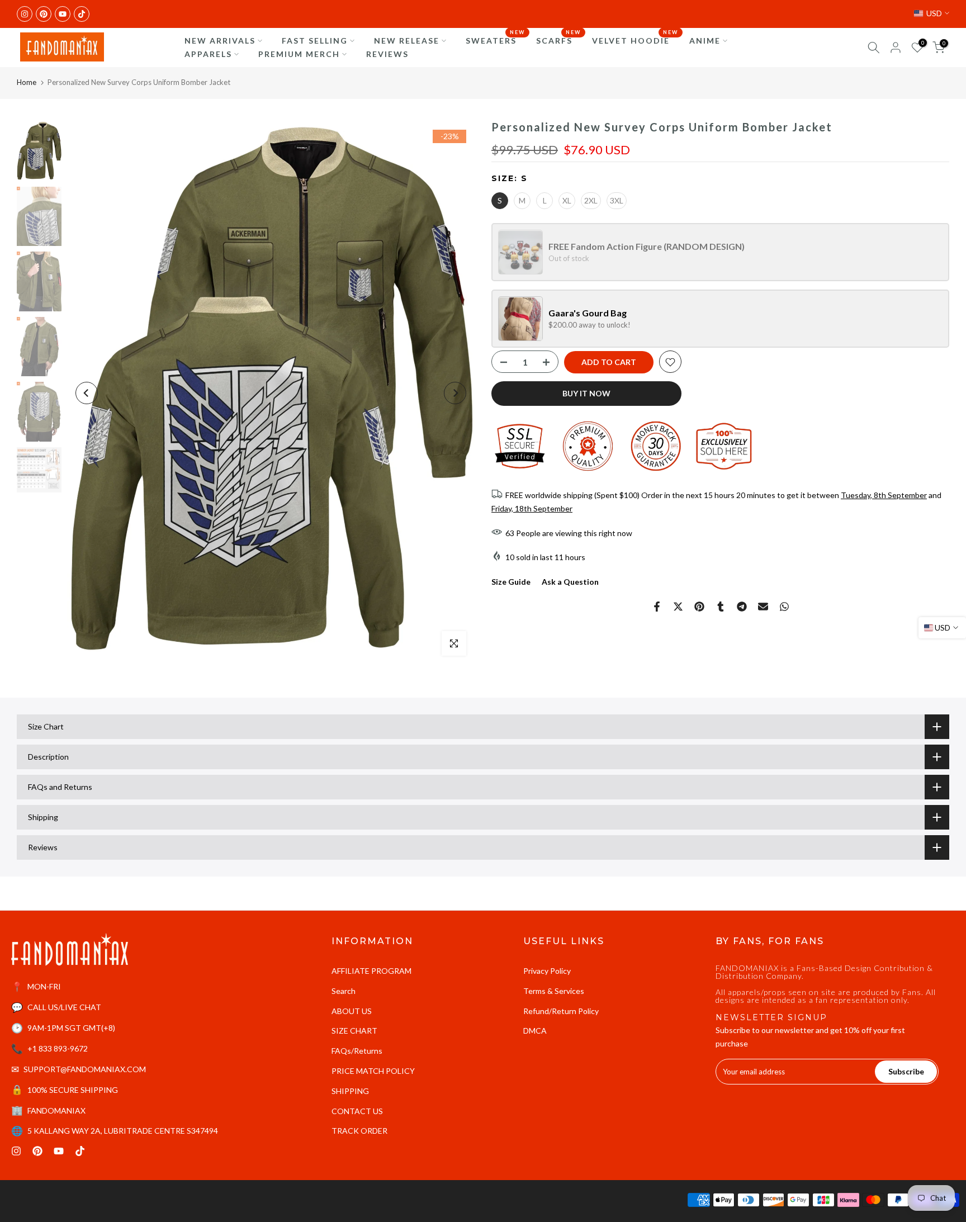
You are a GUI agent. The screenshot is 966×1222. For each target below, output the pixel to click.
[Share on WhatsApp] (784, 606)
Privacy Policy (547, 970)
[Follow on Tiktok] (81, 14)
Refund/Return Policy (561, 1011)
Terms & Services (553, 991)
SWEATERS (495, 39)
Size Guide (511, 581)
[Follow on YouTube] (62, 14)
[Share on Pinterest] (699, 606)
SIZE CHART (354, 1030)
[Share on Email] (763, 606)
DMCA (535, 1030)
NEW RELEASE (406, 40)
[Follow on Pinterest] (43, 14)
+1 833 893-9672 (57, 1048)
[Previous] (86, 393)
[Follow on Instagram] (24, 14)
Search (344, 991)
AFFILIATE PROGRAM (371, 970)
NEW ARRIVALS (219, 40)
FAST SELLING (315, 40)
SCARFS (558, 39)
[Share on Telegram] (742, 606)
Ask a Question (570, 581)
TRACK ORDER (359, 1130)
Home (26, 82)
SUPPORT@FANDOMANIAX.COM (84, 1069)
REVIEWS (387, 54)
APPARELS (208, 54)
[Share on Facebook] (657, 606)
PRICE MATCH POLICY (373, 1071)
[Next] (455, 393)
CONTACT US (357, 1111)
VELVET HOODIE (635, 39)
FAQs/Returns (357, 1050)
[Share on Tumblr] (721, 606)
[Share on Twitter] (678, 606)
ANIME (705, 40)
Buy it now (586, 394)
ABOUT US (352, 1011)
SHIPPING (350, 1091)
